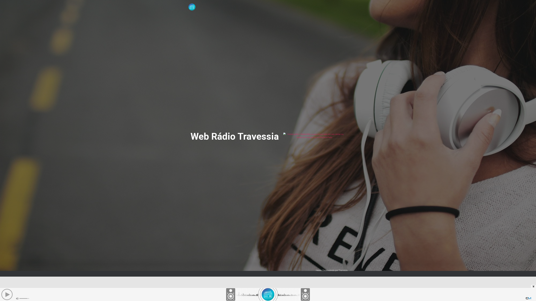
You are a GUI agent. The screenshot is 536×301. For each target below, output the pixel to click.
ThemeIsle (343, 270)
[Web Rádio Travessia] (192, 6)
